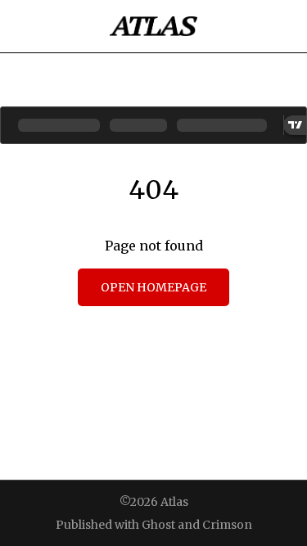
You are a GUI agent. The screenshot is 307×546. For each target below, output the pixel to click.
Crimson (227, 524)
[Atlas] (154, 26)
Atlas (174, 501)
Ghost (158, 524)
